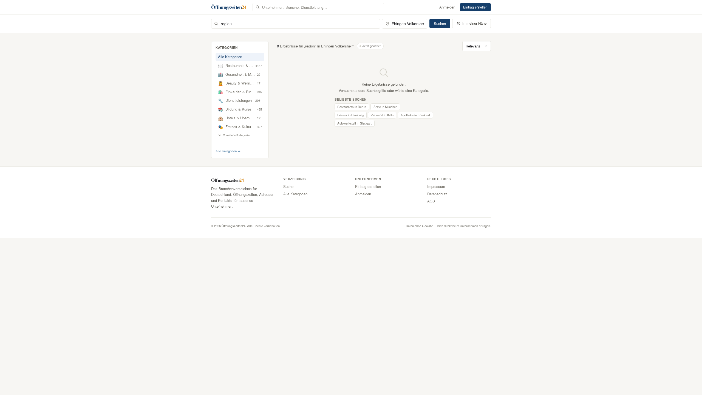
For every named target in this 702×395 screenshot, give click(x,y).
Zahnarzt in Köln (382, 115)
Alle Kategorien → (228, 151)
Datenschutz (437, 193)
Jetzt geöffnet (372, 46)
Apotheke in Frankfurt (415, 115)
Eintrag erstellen (475, 7)
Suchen (440, 23)
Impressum (436, 186)
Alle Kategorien (230, 56)
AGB (431, 201)
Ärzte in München (385, 107)
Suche (288, 186)
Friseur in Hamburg (350, 115)
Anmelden (447, 7)
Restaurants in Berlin (351, 107)
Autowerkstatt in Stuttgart (354, 123)
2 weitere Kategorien (237, 135)
